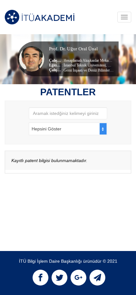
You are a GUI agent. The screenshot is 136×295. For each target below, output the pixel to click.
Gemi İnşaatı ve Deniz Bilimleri (87, 70)
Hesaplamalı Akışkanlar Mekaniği (89, 60)
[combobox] (68, 128)
